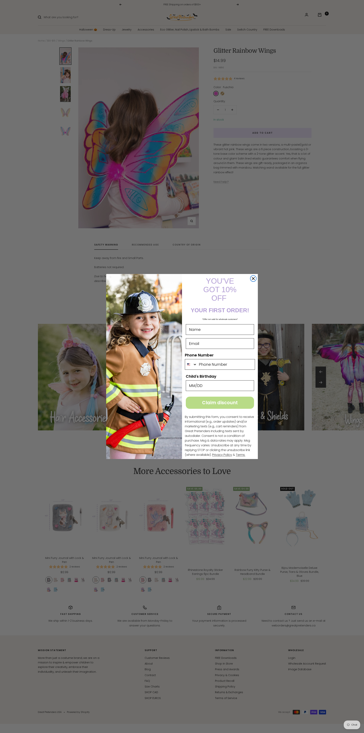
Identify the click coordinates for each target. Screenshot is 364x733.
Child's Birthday (201, 376)
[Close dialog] (253, 278)
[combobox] (191, 364)
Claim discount (220, 402)
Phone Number (199, 355)
